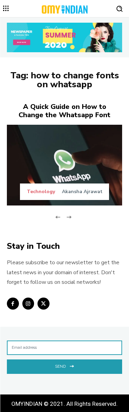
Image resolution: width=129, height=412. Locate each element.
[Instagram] (28, 304)
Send (60, 366)
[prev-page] (58, 216)
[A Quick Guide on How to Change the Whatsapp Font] (64, 165)
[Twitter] (43, 304)
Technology (41, 192)
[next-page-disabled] (69, 216)
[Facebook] (13, 304)
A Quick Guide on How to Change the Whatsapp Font (64, 111)
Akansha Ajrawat (82, 191)
